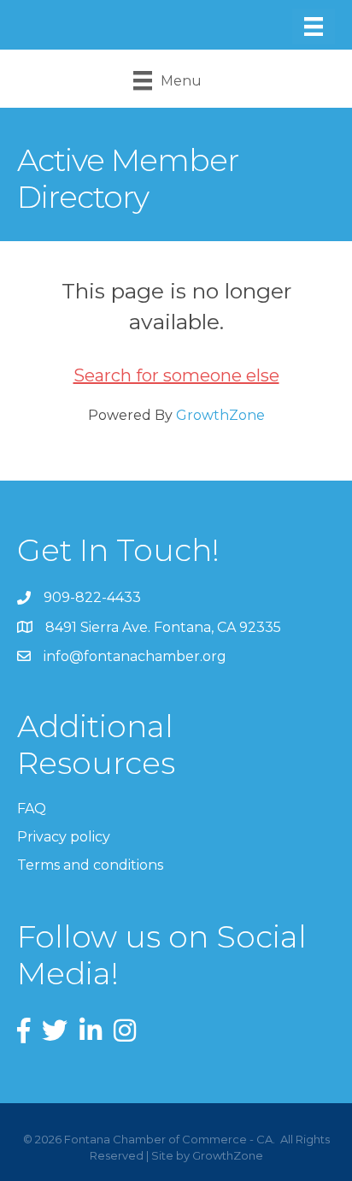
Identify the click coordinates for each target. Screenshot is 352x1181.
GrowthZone (220, 415)
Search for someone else (176, 375)
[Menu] (313, 26)
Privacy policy (63, 837)
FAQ (31, 808)
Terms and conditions (90, 865)
